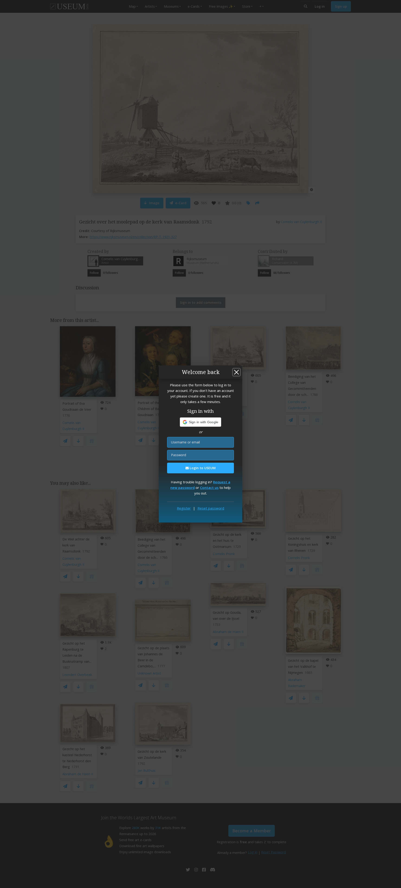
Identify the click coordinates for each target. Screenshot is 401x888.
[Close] (236, 372)
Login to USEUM (202, 468)
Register (184, 508)
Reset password (210, 508)
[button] (200, 422)
